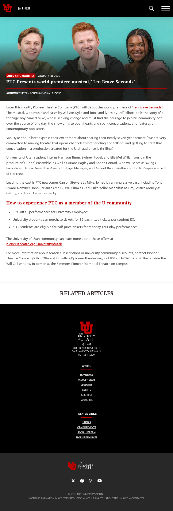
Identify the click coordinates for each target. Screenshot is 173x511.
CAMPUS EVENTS (86, 427)
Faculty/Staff (86, 379)
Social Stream (87, 432)
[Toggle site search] (151, 8)
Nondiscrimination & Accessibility (51, 498)
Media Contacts (133, 498)
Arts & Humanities (21, 76)
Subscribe (87, 400)
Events (86, 389)
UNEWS (86, 422)
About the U (112, 498)
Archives (86, 394)
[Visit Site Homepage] (86, 340)
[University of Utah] (86, 466)
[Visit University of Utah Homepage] (7, 8)
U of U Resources (86, 437)
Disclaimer (83, 498)
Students (86, 384)
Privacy (98, 498)
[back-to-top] (168, 502)
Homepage (86, 374)
